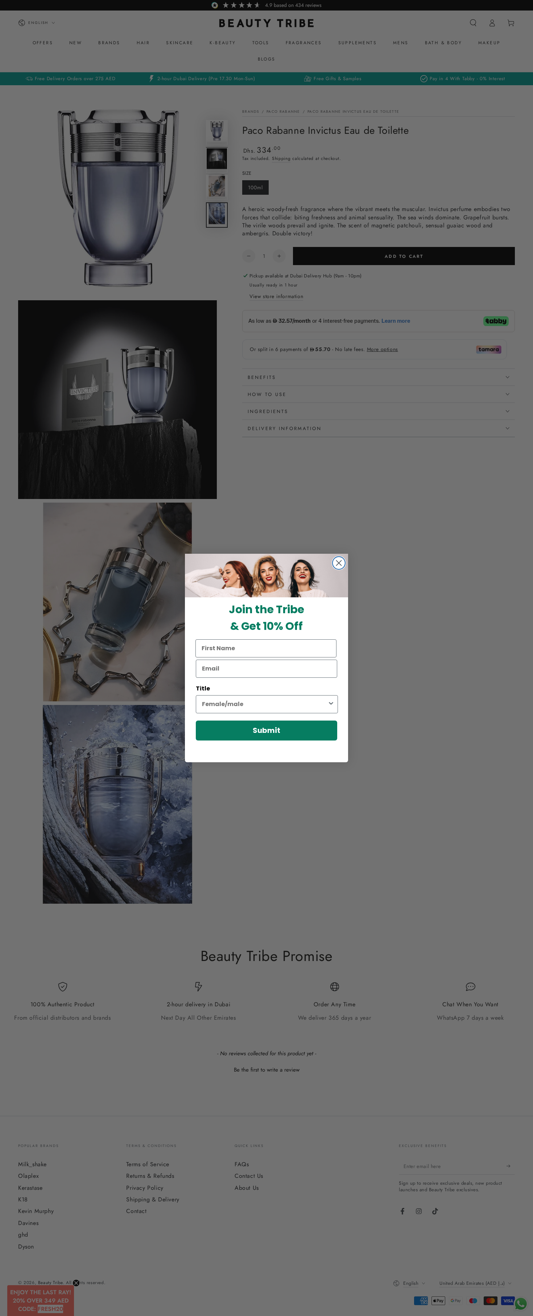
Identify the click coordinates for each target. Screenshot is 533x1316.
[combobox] (264, 704)
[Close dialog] (338, 563)
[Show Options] (331, 704)
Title (203, 688)
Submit (266, 730)
